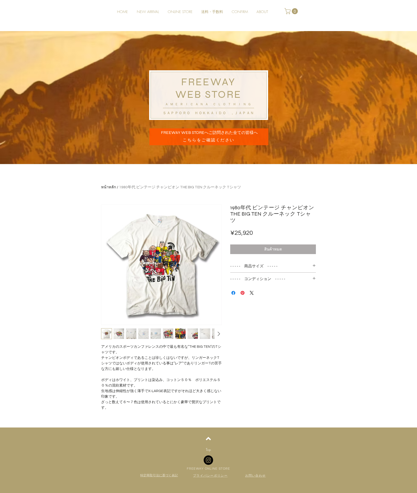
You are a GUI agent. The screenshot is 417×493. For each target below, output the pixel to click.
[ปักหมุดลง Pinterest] (242, 293)
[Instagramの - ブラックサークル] (208, 460)
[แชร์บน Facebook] (233, 293)
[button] (292, 11)
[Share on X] (252, 293)
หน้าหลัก (108, 187)
